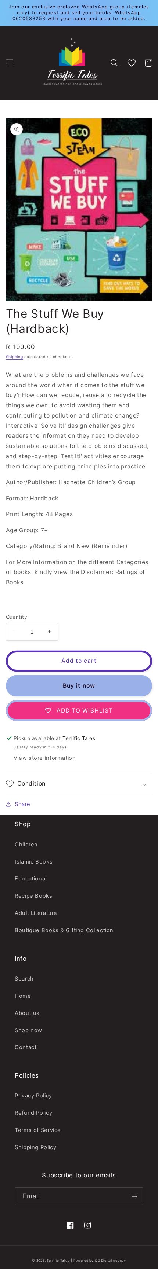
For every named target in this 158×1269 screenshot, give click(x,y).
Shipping (14, 356)
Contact (25, 1047)
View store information (45, 758)
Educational (31, 878)
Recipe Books (34, 896)
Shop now (28, 1030)
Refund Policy (33, 1113)
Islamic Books (34, 861)
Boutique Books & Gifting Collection (64, 930)
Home (23, 996)
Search (24, 978)
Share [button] (22, 804)
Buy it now (79, 685)
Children (26, 844)
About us (27, 1013)
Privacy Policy (33, 1095)
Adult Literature (36, 913)
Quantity (16, 617)
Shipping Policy (35, 1147)
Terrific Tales (58, 1260)
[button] (9, 63)
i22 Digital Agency (110, 1260)
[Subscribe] (134, 1196)
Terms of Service (38, 1130)
